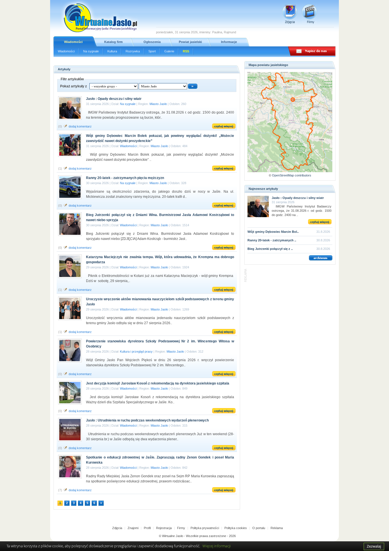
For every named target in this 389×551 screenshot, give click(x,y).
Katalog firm (113, 42)
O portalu (258, 528)
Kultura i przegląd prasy (136, 351)
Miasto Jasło (158, 104)
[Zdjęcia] (289, 14)
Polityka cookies (235, 528)
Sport (152, 51)
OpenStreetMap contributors (291, 175)
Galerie (169, 51)
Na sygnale (91, 51)
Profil (147, 528)
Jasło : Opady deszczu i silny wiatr (298, 198)
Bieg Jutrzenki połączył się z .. (270, 248)
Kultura (112, 51)
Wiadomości (73, 42)
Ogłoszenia (152, 42)
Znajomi (133, 528)
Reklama (277, 528)
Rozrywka (133, 51)
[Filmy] (309, 14)
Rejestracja (164, 528)
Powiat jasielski (190, 42)
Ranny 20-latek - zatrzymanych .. (271, 240)
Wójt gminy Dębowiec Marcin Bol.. (273, 231)
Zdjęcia (117, 528)
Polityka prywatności (205, 528)
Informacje (229, 42)
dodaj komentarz (80, 126)
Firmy (181, 528)
